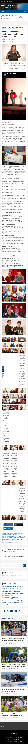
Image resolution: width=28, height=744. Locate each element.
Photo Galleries (11, 29)
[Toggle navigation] (3, 11)
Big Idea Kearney (18, 533)
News (3, 29)
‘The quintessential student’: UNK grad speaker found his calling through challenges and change (13, 602)
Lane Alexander (6, 540)
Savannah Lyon (14, 542)
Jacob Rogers (12, 537)
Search (24, 565)
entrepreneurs (14, 536)
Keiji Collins (12, 539)
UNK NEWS (7, 5)
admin (13, 39)
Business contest (6, 534)
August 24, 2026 (6, 644)
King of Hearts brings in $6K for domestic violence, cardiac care (14, 550)
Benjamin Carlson (9, 533)
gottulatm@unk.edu (7, 262)
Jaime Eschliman (20, 537)
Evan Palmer (22, 536)
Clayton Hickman (6, 536)
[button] (2, 377)
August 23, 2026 (6, 668)
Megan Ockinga (6, 542)
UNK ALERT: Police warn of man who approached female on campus (14, 557)
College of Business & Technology (12, 27)
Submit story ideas (7, 575)
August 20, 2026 (6, 693)
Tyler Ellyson (14, 693)
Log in (2, 726)
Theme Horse (16, 739)
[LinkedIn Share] (3, 374)
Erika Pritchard (14, 644)
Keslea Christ (18, 539)
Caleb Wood (14, 534)
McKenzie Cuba (14, 540)
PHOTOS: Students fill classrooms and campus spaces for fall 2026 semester (13, 640)
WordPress (19, 741)
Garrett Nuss (5, 537)
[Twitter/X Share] (3, 370)
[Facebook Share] (3, 367)
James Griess (5, 539)
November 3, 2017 (6, 39)
